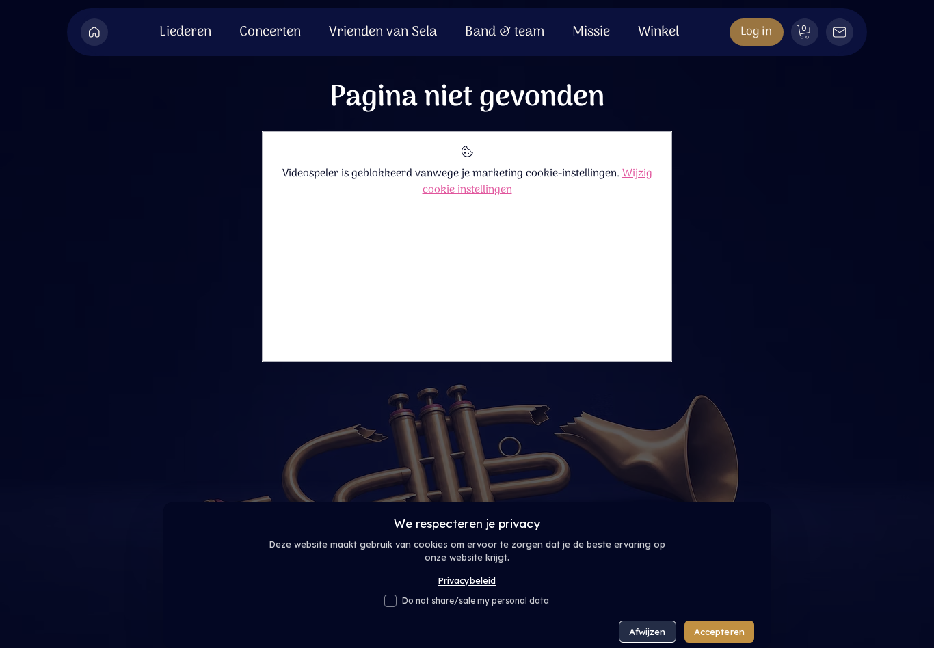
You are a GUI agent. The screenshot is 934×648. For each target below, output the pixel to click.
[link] (804, 31)
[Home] (94, 32)
